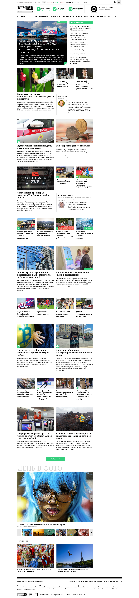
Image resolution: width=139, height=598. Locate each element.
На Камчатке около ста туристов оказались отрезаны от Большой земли (73, 436)
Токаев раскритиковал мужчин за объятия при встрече (79, 44)
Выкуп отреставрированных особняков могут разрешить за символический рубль (64, 394)
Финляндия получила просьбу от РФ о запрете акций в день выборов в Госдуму (80, 60)
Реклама (72, 581)
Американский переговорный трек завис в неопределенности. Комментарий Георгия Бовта (84, 85)
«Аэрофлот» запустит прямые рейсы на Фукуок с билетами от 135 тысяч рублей (34, 436)
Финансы (54, 16)
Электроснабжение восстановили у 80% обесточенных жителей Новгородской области (79, 36)
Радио (78, 581)
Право (85, 16)
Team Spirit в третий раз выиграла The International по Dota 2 (33, 195)
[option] (55, 497)
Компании (43, 16)
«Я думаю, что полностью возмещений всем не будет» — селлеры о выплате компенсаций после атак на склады (41, 46)
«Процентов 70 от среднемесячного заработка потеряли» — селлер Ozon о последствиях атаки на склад (84, 395)
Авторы (112, 581)
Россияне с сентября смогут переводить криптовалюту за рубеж (33, 352)
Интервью (21, 16)
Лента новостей (77, 22)
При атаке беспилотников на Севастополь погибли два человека (84, 313)
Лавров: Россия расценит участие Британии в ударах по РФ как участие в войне (81, 28)
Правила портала (103, 581)
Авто (92, 16)
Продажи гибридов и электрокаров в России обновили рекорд (74, 352)
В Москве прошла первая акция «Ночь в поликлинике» (72, 273)
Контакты (84, 581)
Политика (65, 16)
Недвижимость (103, 16)
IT (113, 16)
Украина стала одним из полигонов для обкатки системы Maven (45, 234)
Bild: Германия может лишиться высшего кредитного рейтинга (79, 52)
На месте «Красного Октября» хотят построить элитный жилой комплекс (25, 393)
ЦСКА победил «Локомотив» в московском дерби (44, 312)
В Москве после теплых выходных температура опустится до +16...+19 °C (64, 235)
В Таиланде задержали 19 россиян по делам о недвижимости (65, 83)
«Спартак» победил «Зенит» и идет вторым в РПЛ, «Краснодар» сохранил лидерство (84, 183)
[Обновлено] (84, 219)
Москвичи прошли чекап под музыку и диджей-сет (63, 181)
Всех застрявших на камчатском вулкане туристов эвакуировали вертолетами (25, 235)
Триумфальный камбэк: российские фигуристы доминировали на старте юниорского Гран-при (44, 395)
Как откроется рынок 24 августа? (74, 145)
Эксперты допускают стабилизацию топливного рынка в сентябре (35, 96)
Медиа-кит (92, 581)
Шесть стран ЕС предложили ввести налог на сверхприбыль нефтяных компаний (34, 274)
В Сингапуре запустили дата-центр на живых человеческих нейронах (84, 235)
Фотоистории (22, 541)
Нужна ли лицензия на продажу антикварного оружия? (34, 146)
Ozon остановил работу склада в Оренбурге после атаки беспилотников (25, 313)
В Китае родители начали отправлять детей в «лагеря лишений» (63, 313)
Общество (76, 16)
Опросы (119, 581)
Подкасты (32, 16)
